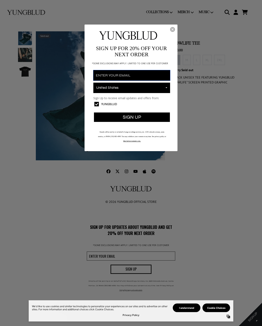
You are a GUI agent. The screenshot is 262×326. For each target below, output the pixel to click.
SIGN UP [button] (132, 117)
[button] (172, 29)
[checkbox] (132, 104)
